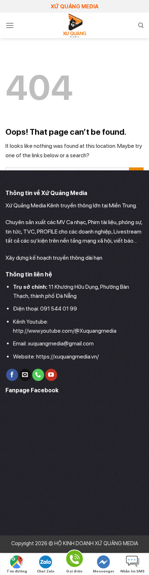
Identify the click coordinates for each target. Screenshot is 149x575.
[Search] (141, 25)
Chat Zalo (46, 571)
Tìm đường (17, 571)
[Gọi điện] (74, 559)
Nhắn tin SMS (132, 571)
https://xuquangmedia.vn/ (67, 356)
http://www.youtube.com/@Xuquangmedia (64, 331)
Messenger (103, 571)
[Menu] (9, 25)
